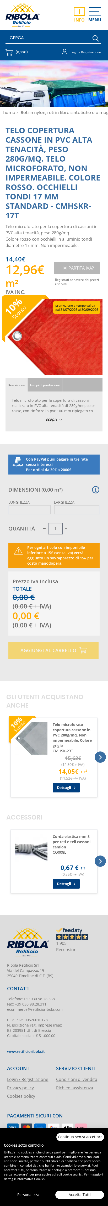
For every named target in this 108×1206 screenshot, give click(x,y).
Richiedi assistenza (74, 1087)
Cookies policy (21, 1096)
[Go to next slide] (100, 757)
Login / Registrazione (27, 1079)
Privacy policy (20, 1087)
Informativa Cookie (30, 1179)
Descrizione (16, 385)
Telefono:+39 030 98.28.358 (31, 998)
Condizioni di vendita (76, 1079)
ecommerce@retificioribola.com (35, 1009)
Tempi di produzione (45, 385)
